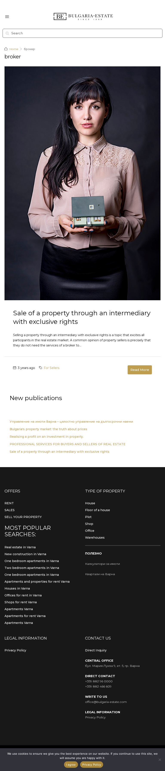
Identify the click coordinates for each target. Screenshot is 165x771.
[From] (159, 759)
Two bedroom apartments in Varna (32, 568)
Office (89, 531)
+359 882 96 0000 (99, 681)
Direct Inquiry (96, 650)
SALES (10, 510)
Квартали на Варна (100, 574)
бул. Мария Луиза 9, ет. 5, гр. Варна (112, 666)
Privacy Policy (15, 650)
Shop (89, 524)
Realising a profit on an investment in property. (47, 437)
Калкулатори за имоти (102, 564)
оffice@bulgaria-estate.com (106, 702)
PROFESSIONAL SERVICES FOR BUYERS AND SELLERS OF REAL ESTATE (67, 444)
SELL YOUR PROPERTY (23, 517)
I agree (71, 764)
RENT (9, 503)
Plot (88, 517)
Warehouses (95, 537)
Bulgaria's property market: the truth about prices (48, 429)
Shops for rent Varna (21, 602)
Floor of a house (97, 510)
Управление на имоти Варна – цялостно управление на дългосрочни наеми (71, 422)
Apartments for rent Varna (25, 616)
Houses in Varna (17, 588)
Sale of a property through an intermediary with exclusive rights (59, 452)
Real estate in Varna (20, 547)
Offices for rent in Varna (23, 595)
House (90, 503)
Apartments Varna (19, 609)
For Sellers (51, 368)
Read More (139, 370)
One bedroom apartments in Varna (32, 561)
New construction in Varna (25, 554)
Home (13, 49)
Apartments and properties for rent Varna (37, 582)
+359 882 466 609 (98, 686)
